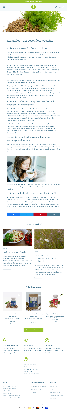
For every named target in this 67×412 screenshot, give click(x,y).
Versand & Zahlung (37, 389)
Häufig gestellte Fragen (38, 386)
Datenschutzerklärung (57, 395)
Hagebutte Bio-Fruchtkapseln (55, 314)
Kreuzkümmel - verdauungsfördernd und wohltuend (45, 258)
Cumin (36, 251)
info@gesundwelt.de (13, 395)
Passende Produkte (33, 330)
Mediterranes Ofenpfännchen (15, 252)
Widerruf (53, 398)
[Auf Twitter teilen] (26, 214)
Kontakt (33, 392)
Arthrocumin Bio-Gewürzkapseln (12, 315)
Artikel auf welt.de (17, 74)
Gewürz (9, 36)
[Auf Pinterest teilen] (40, 214)
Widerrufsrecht (55, 392)
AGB (51, 389)
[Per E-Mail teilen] (53, 214)
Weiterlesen (7, 269)
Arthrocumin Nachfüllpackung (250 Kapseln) (33, 315)
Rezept (5, 248)
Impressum (53, 386)
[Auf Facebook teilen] (13, 214)
